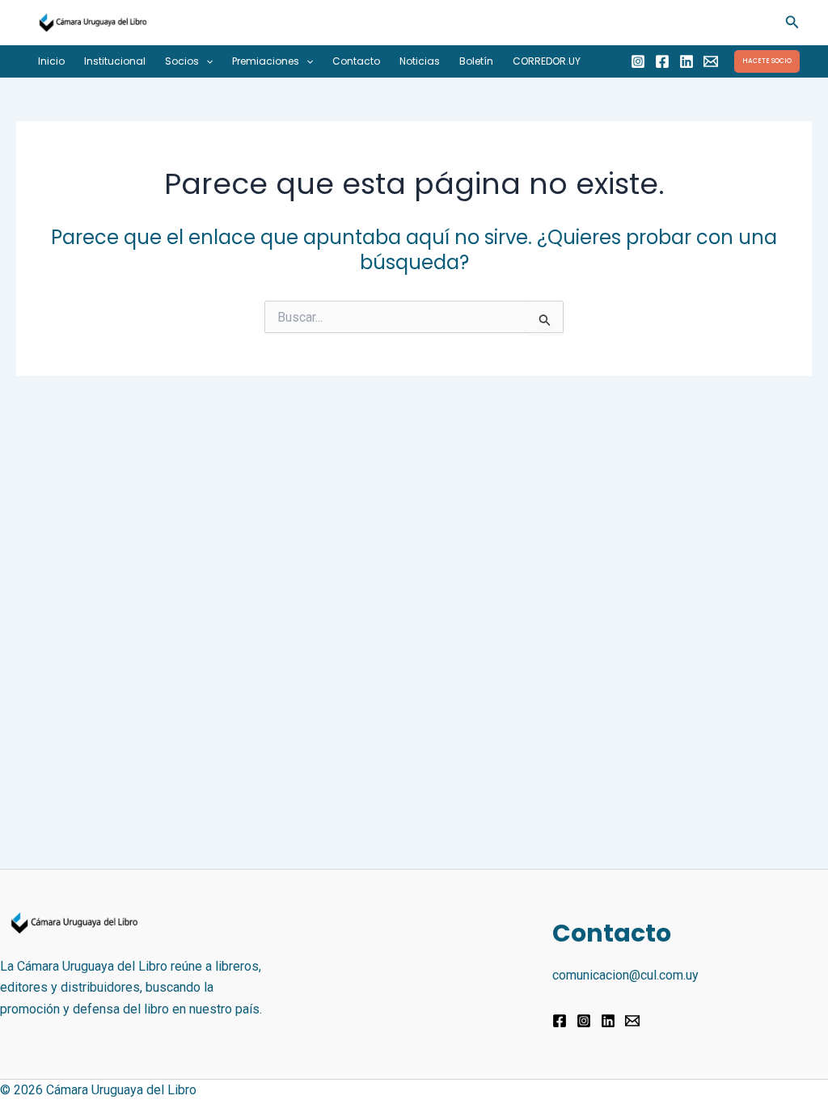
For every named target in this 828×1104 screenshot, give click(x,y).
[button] (792, 22)
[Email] (710, 61)
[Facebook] (662, 61)
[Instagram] (638, 61)
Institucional (115, 61)
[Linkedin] (686, 61)
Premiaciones (265, 61)
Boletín (476, 61)
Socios (182, 61)
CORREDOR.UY (547, 61)
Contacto (356, 61)
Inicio (51, 61)
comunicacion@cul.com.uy (625, 975)
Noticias (419, 61)
